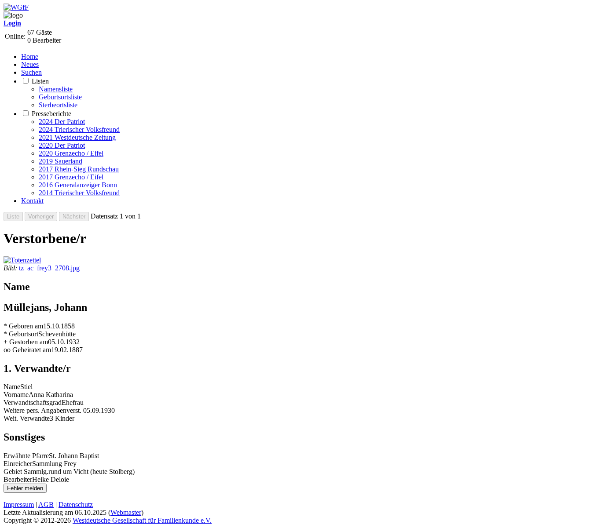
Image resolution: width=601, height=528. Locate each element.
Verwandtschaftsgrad (33, 402)
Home (29, 56)
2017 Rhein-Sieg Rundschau (79, 169)
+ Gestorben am (26, 342)
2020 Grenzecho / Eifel (71, 153)
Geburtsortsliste (60, 97)
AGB (46, 504)
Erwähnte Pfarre (26, 455)
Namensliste (56, 89)
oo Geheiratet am (27, 349)
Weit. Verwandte (27, 418)
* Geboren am (23, 326)
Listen (40, 81)
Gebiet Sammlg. (26, 471)
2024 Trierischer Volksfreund (79, 129)
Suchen (31, 72)
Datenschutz (76, 504)
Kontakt (32, 200)
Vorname (16, 394)
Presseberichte (51, 113)
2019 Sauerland (60, 161)
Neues (30, 64)
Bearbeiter (18, 479)
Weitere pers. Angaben (35, 410)
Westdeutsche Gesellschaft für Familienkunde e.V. (142, 520)
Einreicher (18, 463)
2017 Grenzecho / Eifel (71, 177)
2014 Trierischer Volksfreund (79, 193)
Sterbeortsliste (58, 105)
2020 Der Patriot (62, 145)
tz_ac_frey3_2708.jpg (49, 268)
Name (12, 386)
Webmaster (125, 512)
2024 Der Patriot (62, 121)
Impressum (19, 504)
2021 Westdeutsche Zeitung (77, 137)
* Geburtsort (21, 334)
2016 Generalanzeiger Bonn (78, 185)
